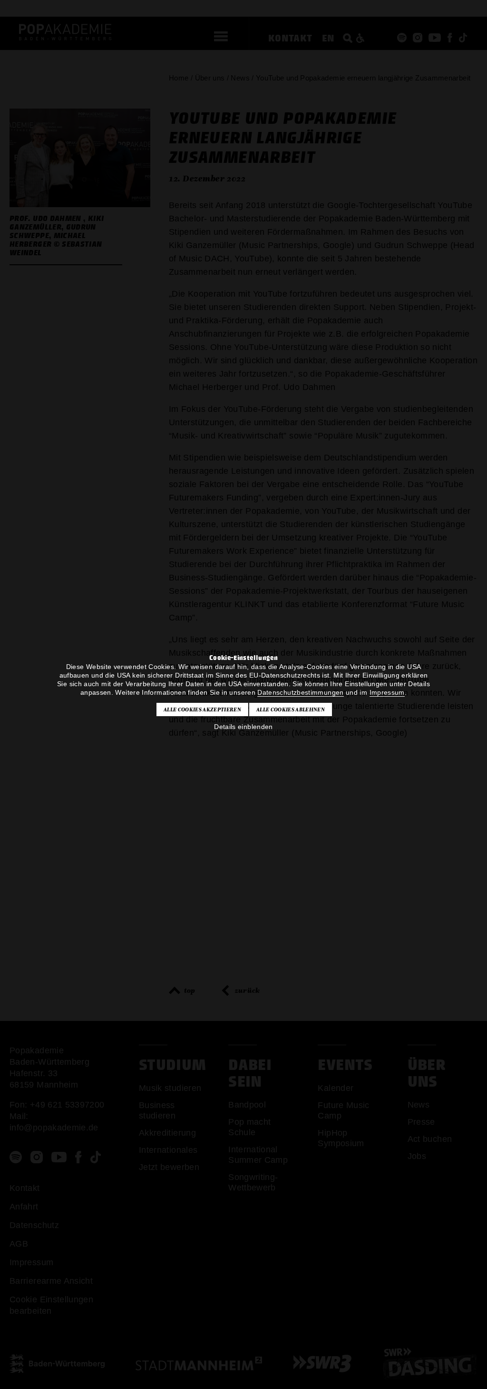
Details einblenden (243, 726)
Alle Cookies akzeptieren (202, 709)
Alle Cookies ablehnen (290, 709)
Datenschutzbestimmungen (300, 692)
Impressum (387, 692)
